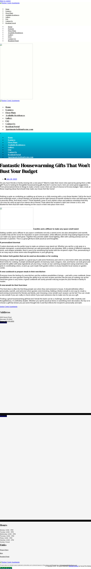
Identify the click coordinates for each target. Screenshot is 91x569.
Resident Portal (4, 556)
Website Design (73, 566)
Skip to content (5, 1)
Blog (1, 553)
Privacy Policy (4, 550)
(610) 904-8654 (9, 321)
